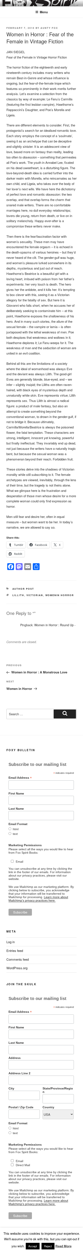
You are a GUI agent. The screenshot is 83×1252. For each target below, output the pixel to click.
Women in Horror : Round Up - (55, 625)
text (15, 834)
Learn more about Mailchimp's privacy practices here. (38, 898)
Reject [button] (48, 1246)
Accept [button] (32, 1246)
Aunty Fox (49, 27)
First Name (16, 793)
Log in (10, 942)
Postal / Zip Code (21, 1107)
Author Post (23, 588)
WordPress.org (16, 968)
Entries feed (14, 950)
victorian (34, 595)
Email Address (20, 778)
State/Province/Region (58, 1090)
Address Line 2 (19, 1073)
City (11, 1088)
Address (15, 1058)
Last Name (16, 808)
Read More (63, 1246)
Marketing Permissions (25, 845)
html (16, 829)
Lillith (18, 595)
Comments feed (17, 959)
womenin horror (59, 595)
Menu (44, 12)
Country (48, 1107)
